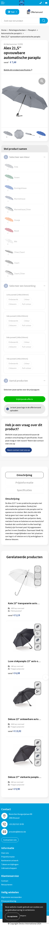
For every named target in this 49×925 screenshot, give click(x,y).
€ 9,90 (14, 788)
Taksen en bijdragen (9, 864)
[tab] (24, 475)
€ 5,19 (14, 615)
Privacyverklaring (8, 901)
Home (4, 30)
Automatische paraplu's (11, 33)
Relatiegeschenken (17, 30)
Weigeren (23, 916)
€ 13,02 (14, 731)
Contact (4, 881)
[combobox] (20, 20)
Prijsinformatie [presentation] (24, 482)
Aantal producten (16, 380)
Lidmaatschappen (9, 868)
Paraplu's (32, 30)
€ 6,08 (14, 673)
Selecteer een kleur (17, 157)
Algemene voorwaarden (11, 897)
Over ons (5, 853)
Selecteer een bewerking (20, 285)
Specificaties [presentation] (24, 490)
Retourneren (6, 884)
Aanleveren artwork (9, 860)
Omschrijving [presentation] (24, 475)
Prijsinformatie (8, 856)
